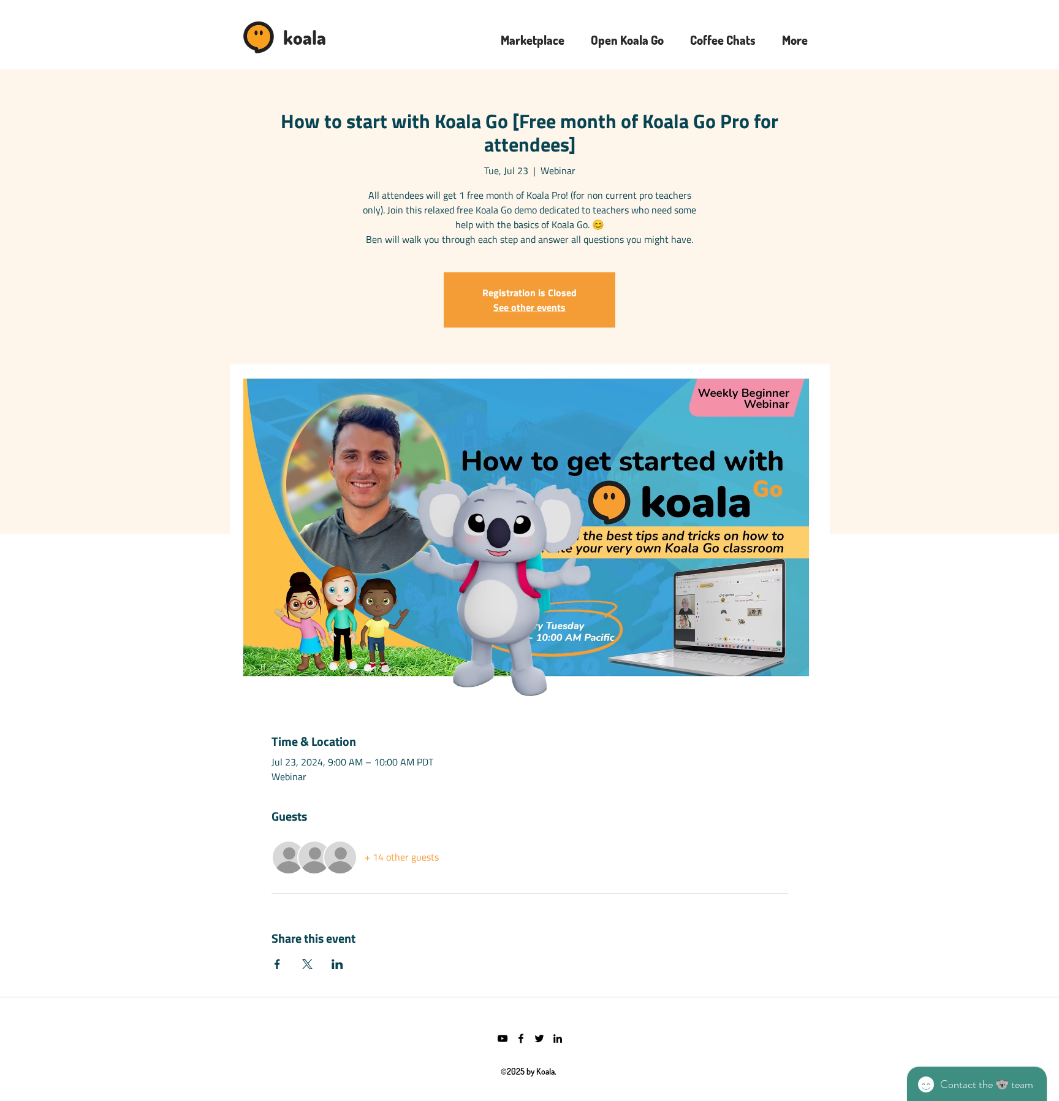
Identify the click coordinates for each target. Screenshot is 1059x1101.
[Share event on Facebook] (277, 964)
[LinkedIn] (558, 1038)
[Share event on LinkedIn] (337, 964)
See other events (529, 307)
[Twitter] (539, 1038)
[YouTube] (502, 1038)
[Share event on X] (307, 964)
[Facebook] (521, 1038)
